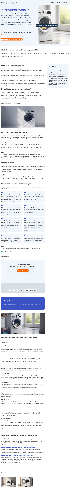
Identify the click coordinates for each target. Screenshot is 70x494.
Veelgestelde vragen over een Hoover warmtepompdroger (57, 84)
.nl (9, 3)
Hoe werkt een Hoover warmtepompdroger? (58, 74)
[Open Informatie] (68, 2)
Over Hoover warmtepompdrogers (56, 72)
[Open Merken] (61, 2)
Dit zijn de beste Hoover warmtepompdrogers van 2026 (55, 70)
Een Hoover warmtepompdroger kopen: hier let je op (58, 81)
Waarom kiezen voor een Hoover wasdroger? (58, 78)
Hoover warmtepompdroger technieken (57, 76)
